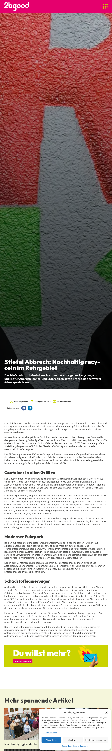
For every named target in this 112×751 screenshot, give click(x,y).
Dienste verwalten (50, 732)
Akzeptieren (51, 740)
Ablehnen (72, 740)
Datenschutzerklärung (70, 746)
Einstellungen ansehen (95, 740)
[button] (106, 712)
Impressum (84, 746)
